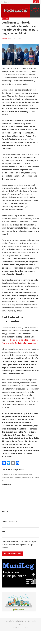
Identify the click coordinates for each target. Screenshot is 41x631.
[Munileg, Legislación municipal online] (19, 587)
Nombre (6, 511)
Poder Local (23, 627)
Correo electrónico (10, 521)
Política (5, 18)
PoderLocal (5, 38)
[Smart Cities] (19, 611)
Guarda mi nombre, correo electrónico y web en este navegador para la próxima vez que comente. (19, 544)
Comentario (7, 484)
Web (3, 531)
